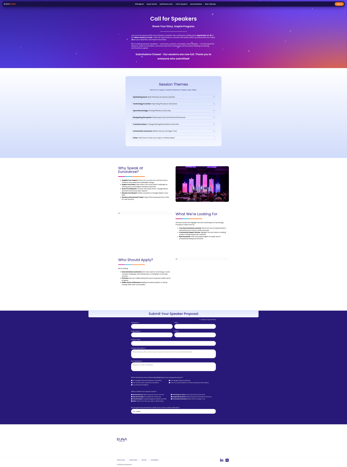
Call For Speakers (181, 4)
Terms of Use (121, 460)
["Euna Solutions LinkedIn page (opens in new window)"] (221, 460)
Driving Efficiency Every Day (147, 396)
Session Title (136, 339)
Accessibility (154, 460)
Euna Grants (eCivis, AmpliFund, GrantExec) (146, 382)
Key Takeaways (136, 361)
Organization (136, 331)
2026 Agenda (139, 4)
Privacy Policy (133, 460)
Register (339, 4)
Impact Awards (152, 4)
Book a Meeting (210, 4)
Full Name (135, 322)
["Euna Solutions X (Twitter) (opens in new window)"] (227, 460)
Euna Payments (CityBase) (140, 384)
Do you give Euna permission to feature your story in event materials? (155, 407)
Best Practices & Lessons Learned (148, 394)
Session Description (138, 348)
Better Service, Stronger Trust (188, 398)
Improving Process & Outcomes (188, 394)
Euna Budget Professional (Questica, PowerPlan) (147, 380)
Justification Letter (166, 4)
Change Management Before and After (150, 398)
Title (176, 322)
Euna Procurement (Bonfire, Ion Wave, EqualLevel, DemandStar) (189, 382)
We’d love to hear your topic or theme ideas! (148, 401)
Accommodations (196, 4)
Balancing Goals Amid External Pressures (192, 396)
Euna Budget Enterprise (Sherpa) (180, 380)
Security (144, 460)
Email (176, 331)
